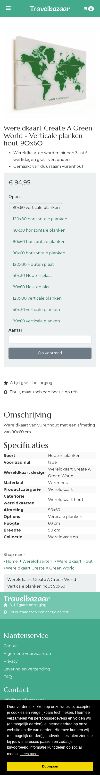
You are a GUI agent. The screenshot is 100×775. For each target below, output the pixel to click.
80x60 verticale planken (36, 321)
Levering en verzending (27, 669)
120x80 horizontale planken (40, 219)
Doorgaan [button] (50, 766)
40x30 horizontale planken (39, 230)
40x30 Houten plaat (32, 275)
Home (11, 561)
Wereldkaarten (36, 561)
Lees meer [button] (29, 754)
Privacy (11, 661)
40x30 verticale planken (36, 309)
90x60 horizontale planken (39, 253)
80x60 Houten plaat (32, 287)
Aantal (15, 330)
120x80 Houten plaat (33, 264)
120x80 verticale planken (37, 298)
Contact (11, 646)
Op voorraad (50, 353)
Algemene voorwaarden (27, 653)
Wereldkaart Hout (74, 561)
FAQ (8, 677)
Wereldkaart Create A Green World (40, 568)
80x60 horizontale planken (39, 241)
